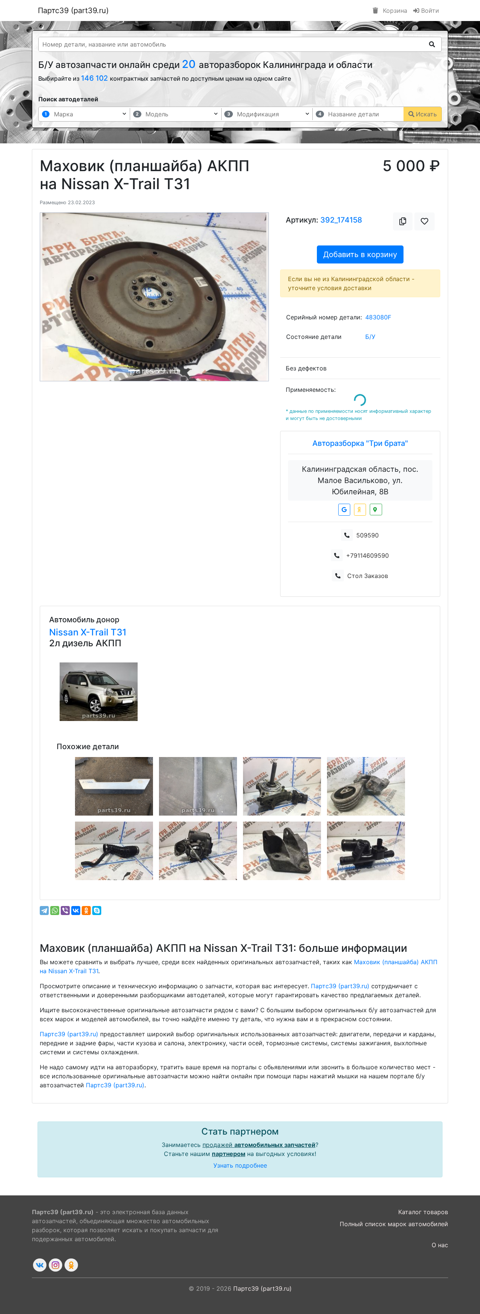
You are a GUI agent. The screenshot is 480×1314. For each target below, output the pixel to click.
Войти (429, 10)
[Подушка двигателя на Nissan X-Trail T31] (366, 786)
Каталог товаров (423, 1212)
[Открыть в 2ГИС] (376, 509)
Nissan (65, 632)
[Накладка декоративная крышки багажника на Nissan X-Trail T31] (114, 786)
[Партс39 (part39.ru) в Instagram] (55, 1265)
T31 (118, 632)
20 (190, 64)
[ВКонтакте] (75, 910)
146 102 (95, 78)
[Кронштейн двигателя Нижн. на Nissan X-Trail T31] (282, 851)
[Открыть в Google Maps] (344, 510)
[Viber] (65, 910)
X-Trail (96, 632)
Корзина (394, 10)
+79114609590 (367, 555)
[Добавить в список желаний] (424, 221)
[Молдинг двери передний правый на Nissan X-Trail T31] (198, 786)
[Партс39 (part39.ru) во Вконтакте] (40, 1265)
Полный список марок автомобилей (394, 1224)
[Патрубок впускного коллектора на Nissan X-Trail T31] (114, 851)
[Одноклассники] (86, 910)
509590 (367, 535)
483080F (378, 317)
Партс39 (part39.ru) (73, 10)
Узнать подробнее (240, 1165)
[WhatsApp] (54, 910)
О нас (440, 1245)
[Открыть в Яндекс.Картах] (360, 510)
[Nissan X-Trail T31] (99, 691)
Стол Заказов (367, 575)
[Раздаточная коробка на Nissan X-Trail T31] (282, 786)
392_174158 (341, 219)
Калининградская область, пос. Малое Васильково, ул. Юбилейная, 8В (360, 480)
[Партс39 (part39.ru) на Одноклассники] (71, 1265)
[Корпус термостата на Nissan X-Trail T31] (366, 851)
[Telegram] (44, 910)
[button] (57, 297)
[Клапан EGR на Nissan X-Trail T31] (198, 851)
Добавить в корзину (360, 254)
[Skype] (96, 910)
